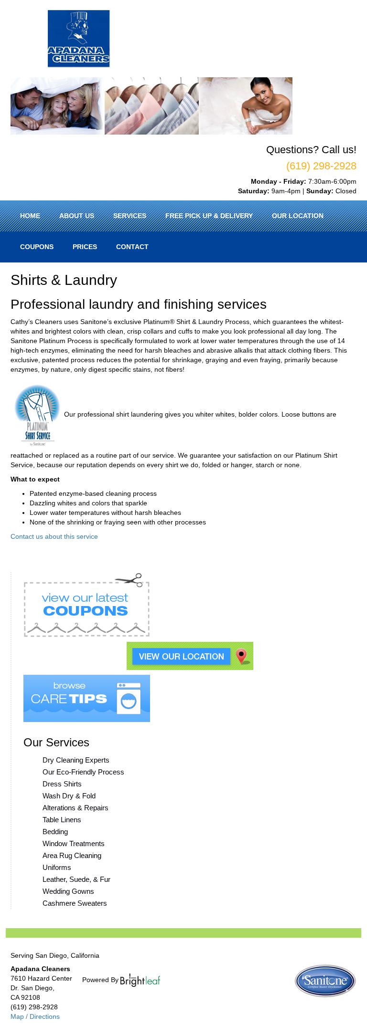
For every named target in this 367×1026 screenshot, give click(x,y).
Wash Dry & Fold (69, 796)
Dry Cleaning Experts (76, 760)
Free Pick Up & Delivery (209, 216)
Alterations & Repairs (75, 808)
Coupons (37, 247)
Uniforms (57, 867)
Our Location (298, 216)
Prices (85, 247)
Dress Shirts (62, 784)
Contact (132, 247)
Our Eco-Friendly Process (83, 772)
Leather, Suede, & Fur (76, 879)
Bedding (55, 831)
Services (129, 216)
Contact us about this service (54, 536)
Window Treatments (74, 843)
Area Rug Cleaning (72, 855)
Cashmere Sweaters (75, 903)
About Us (76, 216)
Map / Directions (35, 1016)
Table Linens (62, 820)
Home (30, 216)
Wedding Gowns (68, 891)
